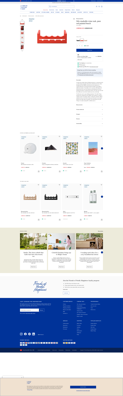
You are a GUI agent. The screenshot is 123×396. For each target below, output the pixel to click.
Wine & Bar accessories (40, 15)
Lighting (38, 12)
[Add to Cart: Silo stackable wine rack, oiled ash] (38, 219)
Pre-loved (65, 329)
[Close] (21, 377)
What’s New (79, 323)
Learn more (65, 289)
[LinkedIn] (33, 334)
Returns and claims (67, 309)
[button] (96, 6)
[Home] (20, 15)
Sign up (41, 310)
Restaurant (65, 327)
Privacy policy (61, 350)
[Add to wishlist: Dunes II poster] (101, 136)
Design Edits (93, 325)
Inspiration (61, 9)
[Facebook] (25, 334)
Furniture (32, 12)
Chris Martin (78, 25)
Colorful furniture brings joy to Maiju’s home (61, 253)
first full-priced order (94, 66)
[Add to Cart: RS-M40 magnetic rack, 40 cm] (80, 219)
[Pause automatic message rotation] (73, 1)
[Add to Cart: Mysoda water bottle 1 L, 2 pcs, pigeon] (101, 219)
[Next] (102, 252)
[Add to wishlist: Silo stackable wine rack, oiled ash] (38, 185)
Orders (64, 304)
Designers (78, 9)
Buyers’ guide (80, 316)
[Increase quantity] (82, 45)
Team (92, 307)
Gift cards (93, 327)
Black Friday (93, 330)
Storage (57, 12)
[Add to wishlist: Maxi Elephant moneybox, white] (38, 136)
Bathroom (73, 12)
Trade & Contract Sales (95, 304)
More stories (100, 231)
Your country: (22, 313)
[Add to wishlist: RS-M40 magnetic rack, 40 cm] (80, 185)
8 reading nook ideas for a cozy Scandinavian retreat (89, 253)
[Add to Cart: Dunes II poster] (101, 171)
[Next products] (102, 148)
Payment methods (66, 306)
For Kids (91, 12)
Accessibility (74, 350)
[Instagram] (21, 334)
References (93, 309)
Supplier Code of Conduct (82, 314)
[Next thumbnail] (22, 50)
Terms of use (54, 350)
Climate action (80, 310)
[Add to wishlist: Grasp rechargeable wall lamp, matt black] (59, 136)
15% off (59, 0)
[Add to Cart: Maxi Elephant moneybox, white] (38, 171)
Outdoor (79, 12)
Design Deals (93, 329)
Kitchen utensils (31, 15)
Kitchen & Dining (45, 12)
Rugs (62, 12)
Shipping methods (66, 307)
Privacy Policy (29, 389)
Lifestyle (85, 12)
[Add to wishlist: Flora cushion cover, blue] (80, 136)
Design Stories (67, 9)
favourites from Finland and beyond (86, 74)
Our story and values (81, 304)
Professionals (66, 323)
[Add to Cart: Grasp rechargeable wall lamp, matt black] (59, 171)
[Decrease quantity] (77, 45)
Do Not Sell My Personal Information (44, 350)
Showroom (65, 325)
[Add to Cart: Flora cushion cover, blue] (80, 171)
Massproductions (79, 18)
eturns (84, 64)
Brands (73, 9)
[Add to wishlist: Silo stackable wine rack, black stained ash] (59, 185)
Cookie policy (67, 350)
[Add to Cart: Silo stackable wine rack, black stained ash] (59, 219)
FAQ (64, 311)
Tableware (79, 332)
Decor (52, 12)
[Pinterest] (29, 334)
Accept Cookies (83, 387)
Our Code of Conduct (81, 312)
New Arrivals (51, 9)
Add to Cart (89, 50)
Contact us (65, 313)
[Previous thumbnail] (22, 20)
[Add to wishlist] (74, 19)
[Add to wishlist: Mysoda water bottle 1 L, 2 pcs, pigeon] (101, 185)
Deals (57, 9)
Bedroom (67, 12)
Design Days (45, 9)
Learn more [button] (79, 59)
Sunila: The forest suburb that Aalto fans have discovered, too (33, 254)
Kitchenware (24, 15)
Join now (66, 293)
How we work (93, 306)
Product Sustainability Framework (81, 308)
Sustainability (79, 306)
